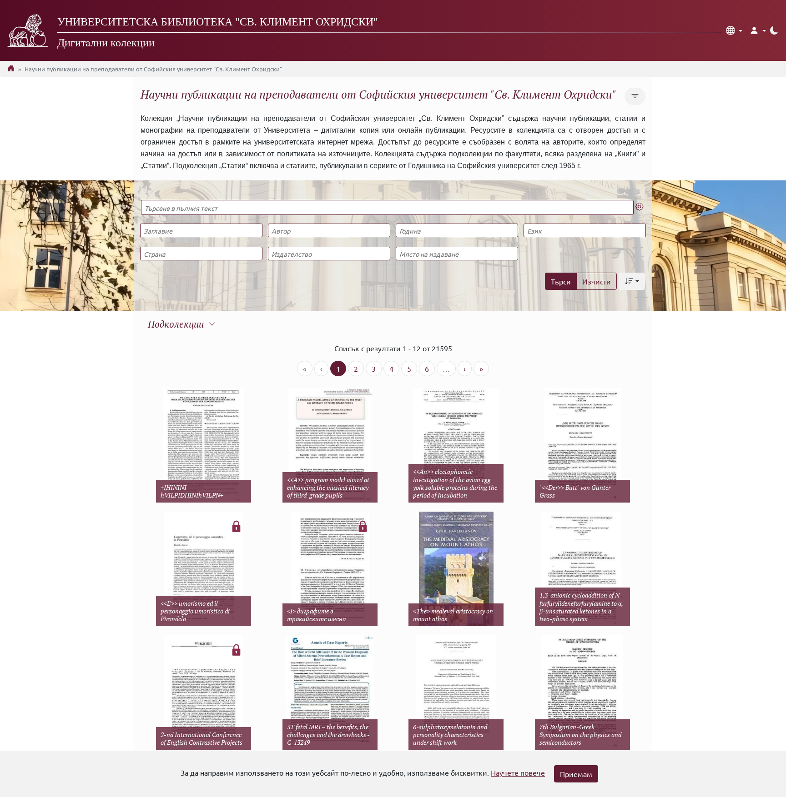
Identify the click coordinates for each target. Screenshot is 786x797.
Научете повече (518, 772)
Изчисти (596, 281)
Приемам (576, 773)
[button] (734, 30)
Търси (561, 281)
